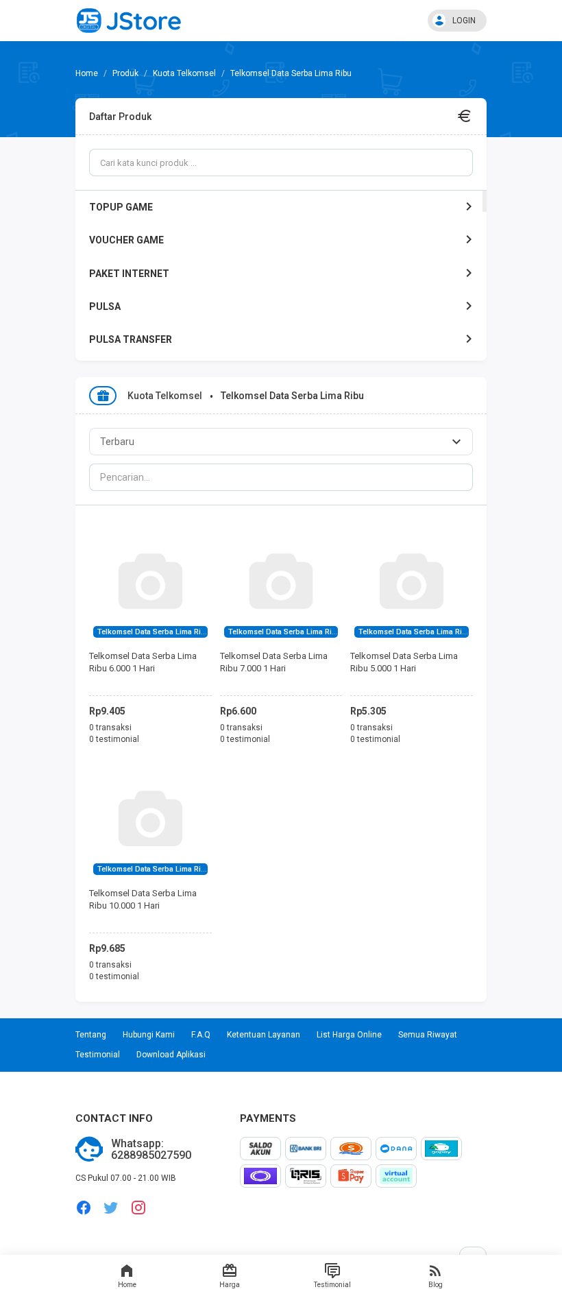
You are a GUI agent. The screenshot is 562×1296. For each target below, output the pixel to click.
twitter (111, 1207)
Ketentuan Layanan (263, 1035)
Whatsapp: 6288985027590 (151, 1149)
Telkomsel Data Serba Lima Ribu (153, 631)
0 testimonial (114, 739)
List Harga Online (349, 1035)
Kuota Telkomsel (184, 73)
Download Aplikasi (171, 1054)
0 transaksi (110, 727)
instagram (138, 1207)
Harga (229, 1284)
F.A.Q (200, 1035)
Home (127, 1284)
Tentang (90, 1035)
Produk (125, 73)
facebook (83, 1207)
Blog (435, 1284)
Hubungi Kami (149, 1035)
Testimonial (332, 1284)
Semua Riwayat (427, 1035)
